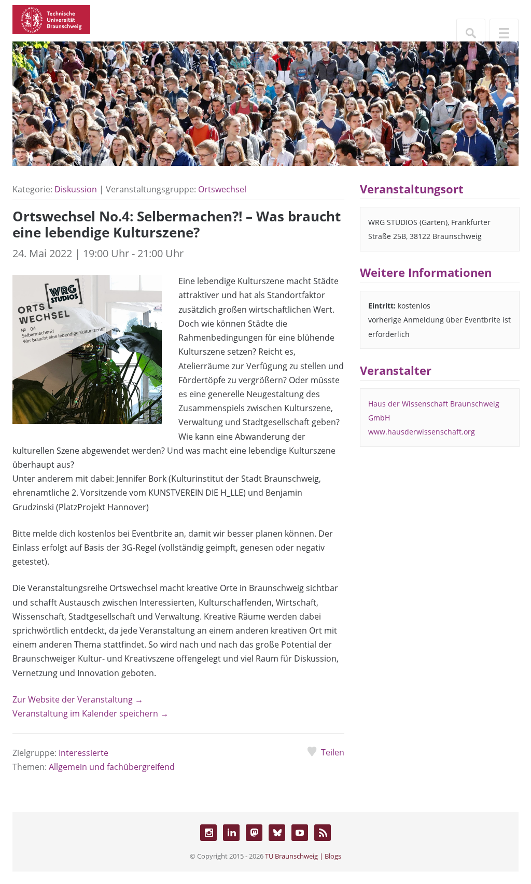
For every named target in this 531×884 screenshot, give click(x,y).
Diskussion (75, 189)
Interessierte (83, 753)
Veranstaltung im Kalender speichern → (90, 713)
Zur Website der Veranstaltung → (77, 699)
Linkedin (231, 832)
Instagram (208, 832)
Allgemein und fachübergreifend (112, 767)
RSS (322, 832)
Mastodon (254, 832)
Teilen (332, 752)
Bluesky (277, 832)
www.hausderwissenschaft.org (421, 432)
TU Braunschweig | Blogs (303, 856)
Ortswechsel (222, 189)
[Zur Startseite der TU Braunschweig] (51, 18)
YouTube (299, 832)
